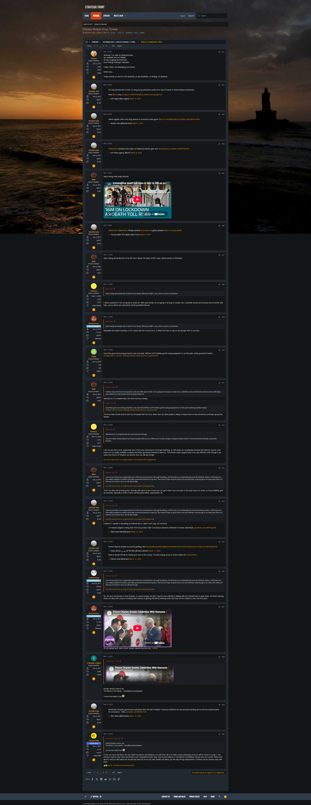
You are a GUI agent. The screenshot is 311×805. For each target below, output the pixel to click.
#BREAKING (113, 149)
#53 (223, 468)
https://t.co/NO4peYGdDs (167, 119)
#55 (223, 542)
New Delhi (97, 756)
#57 (223, 607)
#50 (223, 350)
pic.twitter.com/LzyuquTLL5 (152, 95)
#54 (223, 501)
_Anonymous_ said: (112, 661)
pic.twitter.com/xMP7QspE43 (205, 528)
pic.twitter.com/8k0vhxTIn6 (136, 712)
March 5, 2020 (135, 99)
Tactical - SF (96, 797)
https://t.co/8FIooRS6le (132, 95)
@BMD (155, 648)
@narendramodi (158, 547)
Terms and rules (180, 797)
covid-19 (120, 33)
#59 (223, 705)
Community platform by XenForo (104, 804)
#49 (223, 317)
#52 (223, 425)
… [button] (109, 46)
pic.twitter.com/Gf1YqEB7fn (179, 149)
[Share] (219, 52)
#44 (223, 144)
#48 (223, 284)
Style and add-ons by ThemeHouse (138, 804)
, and (121, 765)
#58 (223, 657)
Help (205, 797)
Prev (89, 46)
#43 (223, 114)
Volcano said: (110, 387)
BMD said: (109, 289)
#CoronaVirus (191, 555)
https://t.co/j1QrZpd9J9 (173, 230)
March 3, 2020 (137, 123)
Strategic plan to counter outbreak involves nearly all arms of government (131, 356)
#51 (223, 383)
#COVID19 (183, 547)
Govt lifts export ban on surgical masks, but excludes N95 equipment (129, 460)
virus (136, 33)
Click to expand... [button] (164, 682)
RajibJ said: (109, 403)
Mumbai (98, 339)
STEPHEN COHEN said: (113, 739)
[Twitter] (227, 804)
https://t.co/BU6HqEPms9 (207, 547)
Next (119, 46)
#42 (223, 85)
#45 (223, 173)
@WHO (124, 230)
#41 (223, 52)
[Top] (219, 796)
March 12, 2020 (137, 532)
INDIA (99, 371)
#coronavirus (163, 149)
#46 (223, 226)
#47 (223, 255)
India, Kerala (96, 305)
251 (113, 46)
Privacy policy (194, 797)
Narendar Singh (90, 33)
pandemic (128, 33)
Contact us (166, 797)
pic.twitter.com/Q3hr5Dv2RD (189, 119)
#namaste (149, 547)
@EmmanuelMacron (171, 547)
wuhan (142, 33)
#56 (223, 571)
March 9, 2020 (145, 235)
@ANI (115, 95)
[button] (125, 16)
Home (213, 797)
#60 (223, 734)
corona (112, 33)
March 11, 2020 (154, 551)
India (99, 73)
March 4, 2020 (136, 153)
